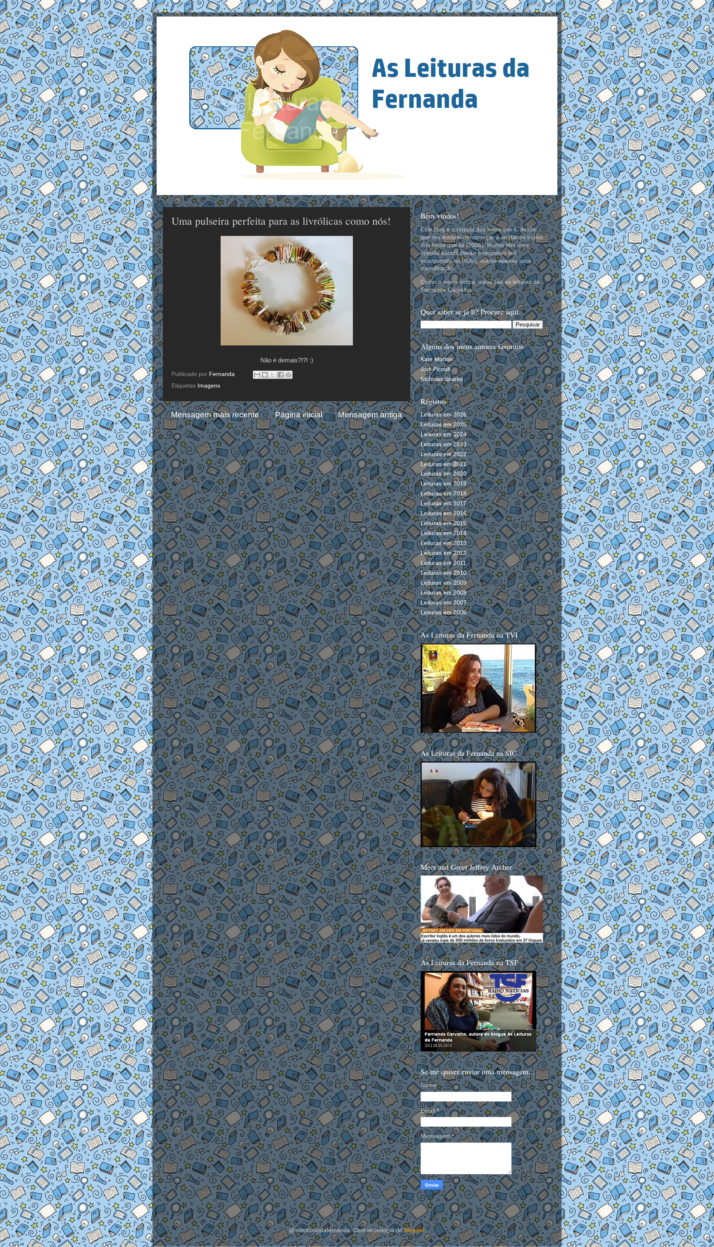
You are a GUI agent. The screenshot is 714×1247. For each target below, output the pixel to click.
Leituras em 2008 (443, 593)
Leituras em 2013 (443, 543)
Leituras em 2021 (443, 464)
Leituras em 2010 (443, 573)
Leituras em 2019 (443, 484)
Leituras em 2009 (443, 583)
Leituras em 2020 (443, 474)
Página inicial (298, 414)
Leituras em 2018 (443, 493)
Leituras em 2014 (443, 533)
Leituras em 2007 (443, 603)
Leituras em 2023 (443, 444)
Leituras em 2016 (443, 513)
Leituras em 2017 (443, 503)
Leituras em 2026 (443, 415)
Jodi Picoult (435, 369)
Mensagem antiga (370, 414)
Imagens (209, 386)
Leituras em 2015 (443, 523)
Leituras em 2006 (443, 612)
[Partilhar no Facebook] (280, 375)
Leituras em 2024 (443, 434)
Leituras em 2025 (443, 424)
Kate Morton (437, 359)
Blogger (414, 1230)
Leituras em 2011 (443, 563)
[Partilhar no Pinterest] (288, 375)
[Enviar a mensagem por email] (257, 375)
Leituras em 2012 (443, 553)
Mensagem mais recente (215, 414)
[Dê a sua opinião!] (265, 375)
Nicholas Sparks (442, 379)
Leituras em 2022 (443, 454)
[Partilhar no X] (273, 375)
